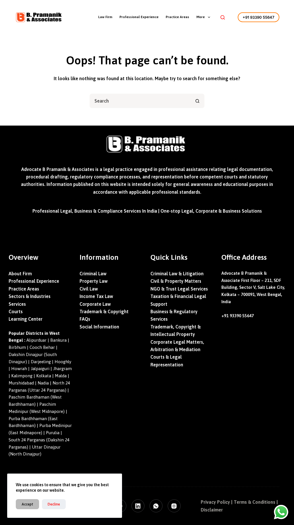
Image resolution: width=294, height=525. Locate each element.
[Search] (222, 17)
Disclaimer (212, 509)
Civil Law (89, 288)
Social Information (99, 326)
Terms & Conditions (254, 502)
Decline (54, 504)
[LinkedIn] (137, 505)
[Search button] (197, 100)
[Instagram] (174, 505)
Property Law (94, 281)
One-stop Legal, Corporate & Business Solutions (211, 211)
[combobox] (140, 101)
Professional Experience (138, 17)
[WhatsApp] (156, 505)
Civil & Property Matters (175, 281)
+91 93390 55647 (258, 17)
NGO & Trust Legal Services (179, 288)
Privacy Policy (215, 502)
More (200, 17)
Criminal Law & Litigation (177, 273)
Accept (27, 504)
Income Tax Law (96, 296)
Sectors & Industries (30, 296)
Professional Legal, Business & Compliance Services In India (94, 211)
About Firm (20, 273)
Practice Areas (177, 17)
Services (17, 304)
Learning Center (25, 319)
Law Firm (105, 17)
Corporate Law (95, 304)
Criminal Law (93, 273)
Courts (16, 311)
